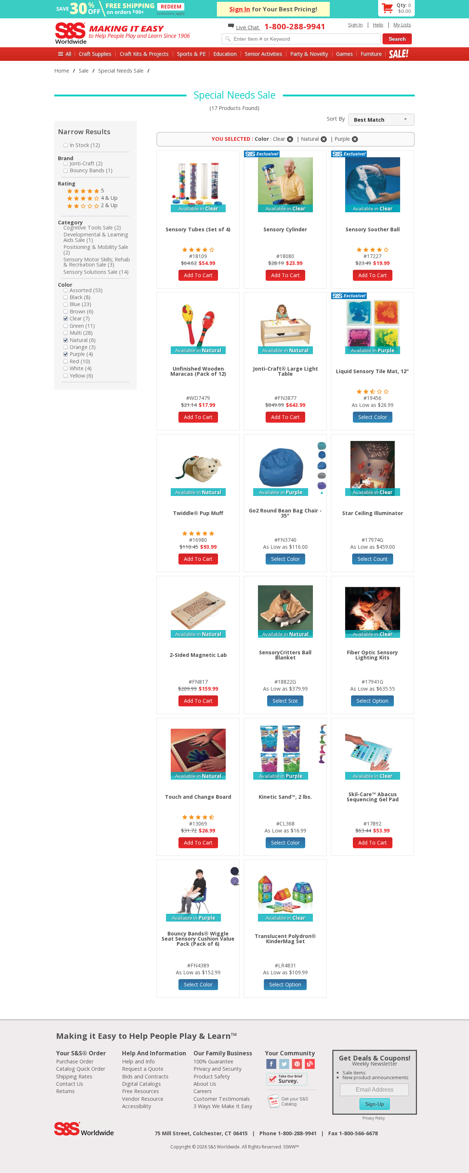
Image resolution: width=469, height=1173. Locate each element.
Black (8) (80, 297)
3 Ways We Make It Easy (222, 1106)
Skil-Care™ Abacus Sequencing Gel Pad (373, 797)
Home (61, 70)
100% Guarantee (213, 1061)
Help (378, 24)
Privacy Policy (373, 1118)
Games (344, 53)
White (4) (81, 368)
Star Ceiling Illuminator (372, 513)
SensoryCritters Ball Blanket (285, 655)
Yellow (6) (81, 375)
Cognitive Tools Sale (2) (92, 227)
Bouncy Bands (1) (91, 170)
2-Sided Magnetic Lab (198, 654)
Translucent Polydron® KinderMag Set (285, 939)
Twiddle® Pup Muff (198, 513)
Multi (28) (81, 332)
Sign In (239, 9)
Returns (65, 1091)
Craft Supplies (95, 53)
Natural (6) (83, 340)
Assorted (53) (86, 290)
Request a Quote (142, 1068)
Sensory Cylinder (285, 229)
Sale (399, 53)
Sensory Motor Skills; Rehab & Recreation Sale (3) (96, 262)
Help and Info (138, 1061)
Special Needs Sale (121, 70)
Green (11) (82, 325)
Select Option (372, 700)
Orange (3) (83, 346)
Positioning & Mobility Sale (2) (95, 249)
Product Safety (211, 1076)
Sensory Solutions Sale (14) (96, 271)
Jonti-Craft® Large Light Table (285, 371)
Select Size (285, 700)
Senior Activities (263, 53)
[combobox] (381, 120)
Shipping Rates (74, 1076)
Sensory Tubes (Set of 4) (198, 229)
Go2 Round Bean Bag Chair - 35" (285, 513)
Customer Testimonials (221, 1098)
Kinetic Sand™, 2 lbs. (285, 796)
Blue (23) (80, 304)
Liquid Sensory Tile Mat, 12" (372, 371)
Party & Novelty (309, 53)
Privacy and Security (217, 1068)
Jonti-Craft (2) (86, 163)
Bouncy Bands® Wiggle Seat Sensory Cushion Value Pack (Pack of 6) (198, 938)
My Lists (402, 24)
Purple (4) (81, 353)
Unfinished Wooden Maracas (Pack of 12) (198, 371)
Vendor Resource (142, 1098)
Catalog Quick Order (80, 1068)
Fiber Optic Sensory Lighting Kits (372, 655)
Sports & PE (191, 53)
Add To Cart (198, 275)
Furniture (371, 53)
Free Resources (140, 1091)
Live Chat (248, 27)
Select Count (373, 558)
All (68, 53)
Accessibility (136, 1106)
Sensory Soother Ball (373, 229)
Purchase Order (74, 1061)
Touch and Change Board (198, 796)
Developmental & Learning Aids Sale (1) (95, 237)
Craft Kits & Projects (144, 53)
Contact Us (69, 1083)
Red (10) (80, 361)
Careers (202, 1091)
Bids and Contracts (145, 1076)
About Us (204, 1083)
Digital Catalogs (141, 1083)
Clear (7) (80, 318)
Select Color (372, 416)
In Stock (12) (85, 144)
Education (225, 53)
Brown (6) (81, 311)
